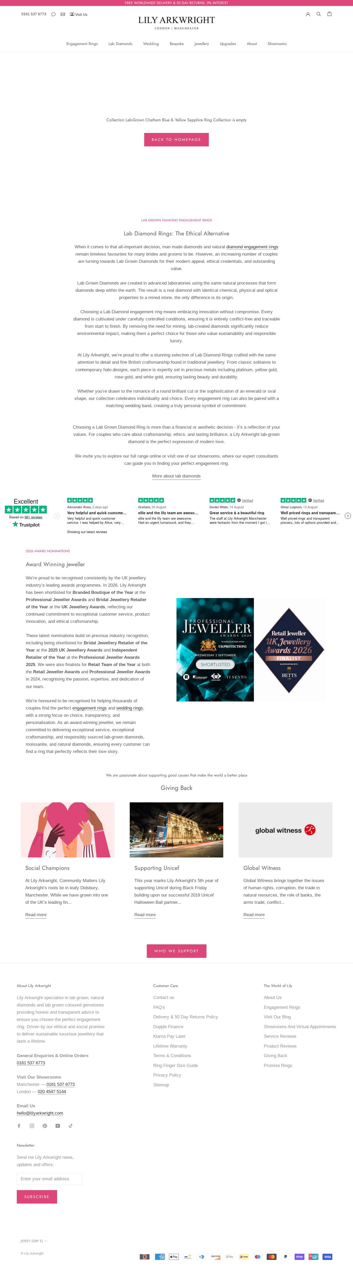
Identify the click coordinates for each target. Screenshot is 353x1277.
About (252, 44)
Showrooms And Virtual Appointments (300, 1026)
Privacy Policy (167, 1075)
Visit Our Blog (277, 1016)
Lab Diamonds (120, 44)
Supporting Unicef (156, 868)
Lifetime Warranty (170, 1046)
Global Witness (262, 868)
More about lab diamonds (176, 476)
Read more (36, 914)
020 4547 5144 (52, 1091)
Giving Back (275, 1055)
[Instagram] (32, 1125)
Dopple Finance (168, 1026)
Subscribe (37, 1197)
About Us (273, 997)
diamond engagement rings (252, 246)
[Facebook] (19, 1125)
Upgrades (228, 44)
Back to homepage (176, 140)
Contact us (163, 997)
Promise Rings (278, 1065)
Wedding (151, 44)
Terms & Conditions (172, 1055)
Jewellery (202, 44)
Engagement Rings (82, 44)
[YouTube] (58, 1125)
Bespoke (177, 44)
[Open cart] (329, 13)
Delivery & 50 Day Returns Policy (185, 1016)
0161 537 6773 (33, 14)
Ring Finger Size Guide (175, 1065)
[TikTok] (70, 1125)
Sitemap (161, 1084)
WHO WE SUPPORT (176, 951)
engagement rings (89, 708)
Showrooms (277, 44)
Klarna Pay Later (169, 1036)
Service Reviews (280, 1036)
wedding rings (129, 708)
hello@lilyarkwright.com (40, 1113)
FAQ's (159, 1007)
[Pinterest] (45, 1125)
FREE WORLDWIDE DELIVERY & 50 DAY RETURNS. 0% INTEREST (176, 2)
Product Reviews (280, 1046)
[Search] (319, 13)
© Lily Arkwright (32, 1253)
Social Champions (47, 868)
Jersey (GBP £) (32, 1240)
